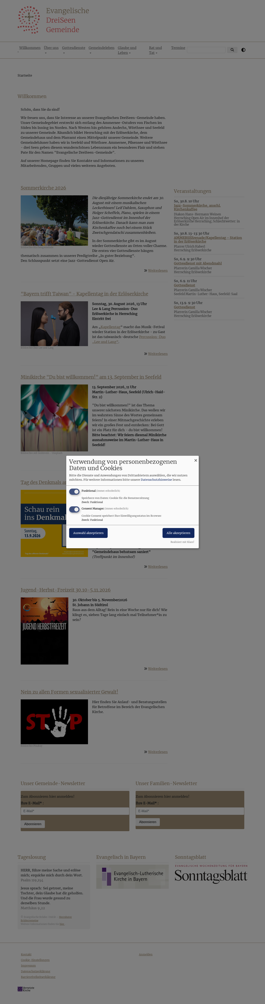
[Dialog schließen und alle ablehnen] (196, 458)
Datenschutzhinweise (156, 480)
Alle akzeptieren (178, 533)
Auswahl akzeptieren (88, 533)
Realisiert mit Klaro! (182, 542)
